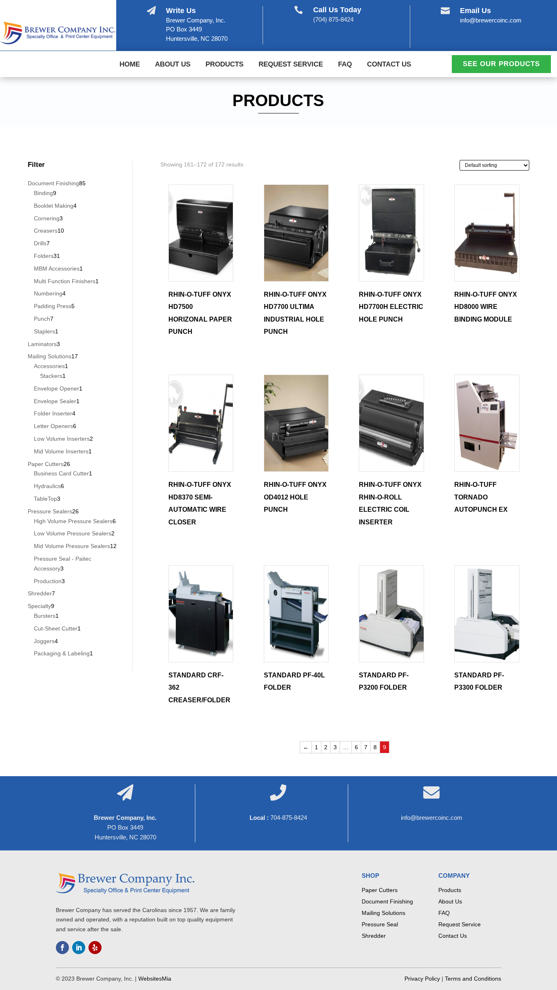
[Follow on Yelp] (95, 947)
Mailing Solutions (383, 913)
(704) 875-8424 (333, 19)
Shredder (374, 935)
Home (129, 65)
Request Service (291, 65)
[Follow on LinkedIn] (78, 947)
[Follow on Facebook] (62, 947)
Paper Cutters (380, 890)
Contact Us (389, 65)
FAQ (345, 65)
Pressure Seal (380, 924)
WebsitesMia (154, 978)
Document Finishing (387, 901)
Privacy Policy (422, 978)
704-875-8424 (288, 817)
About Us (172, 65)
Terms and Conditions (473, 978)
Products (224, 65)
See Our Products (501, 64)
